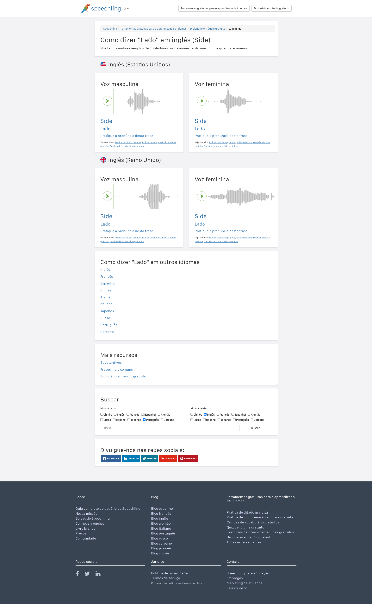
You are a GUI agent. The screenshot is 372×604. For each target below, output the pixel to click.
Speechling (110, 28)
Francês (106, 276)
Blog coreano (161, 543)
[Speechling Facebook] (80, 574)
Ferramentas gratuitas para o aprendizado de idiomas (214, 8)
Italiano (106, 304)
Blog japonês (161, 548)
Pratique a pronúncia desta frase (126, 136)
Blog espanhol (162, 508)
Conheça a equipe (90, 523)
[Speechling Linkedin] (100, 574)
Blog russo (159, 538)
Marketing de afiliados (244, 583)
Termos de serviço (165, 578)
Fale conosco (237, 588)
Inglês (105, 269)
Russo (105, 318)
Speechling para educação (248, 573)
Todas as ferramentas (244, 542)
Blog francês (161, 513)
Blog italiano (161, 528)
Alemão (106, 297)
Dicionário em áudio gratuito (271, 8)
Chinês (105, 290)
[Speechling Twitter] (89, 574)
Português (108, 325)
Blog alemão (161, 523)
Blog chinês (160, 553)
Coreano (107, 332)
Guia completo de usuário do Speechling (108, 508)
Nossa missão (86, 513)
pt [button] (125, 8)
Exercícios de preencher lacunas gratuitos (260, 532)
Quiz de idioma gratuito (245, 527)
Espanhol (107, 283)
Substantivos (111, 362)
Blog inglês (160, 518)
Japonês (107, 311)
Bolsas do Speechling (93, 518)
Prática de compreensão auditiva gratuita (260, 517)
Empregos (235, 578)
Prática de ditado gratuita (247, 512)
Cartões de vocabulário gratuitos (253, 522)
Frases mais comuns (116, 369)
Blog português (163, 533)
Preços (81, 533)
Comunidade (86, 538)
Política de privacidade (169, 573)
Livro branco (85, 528)
